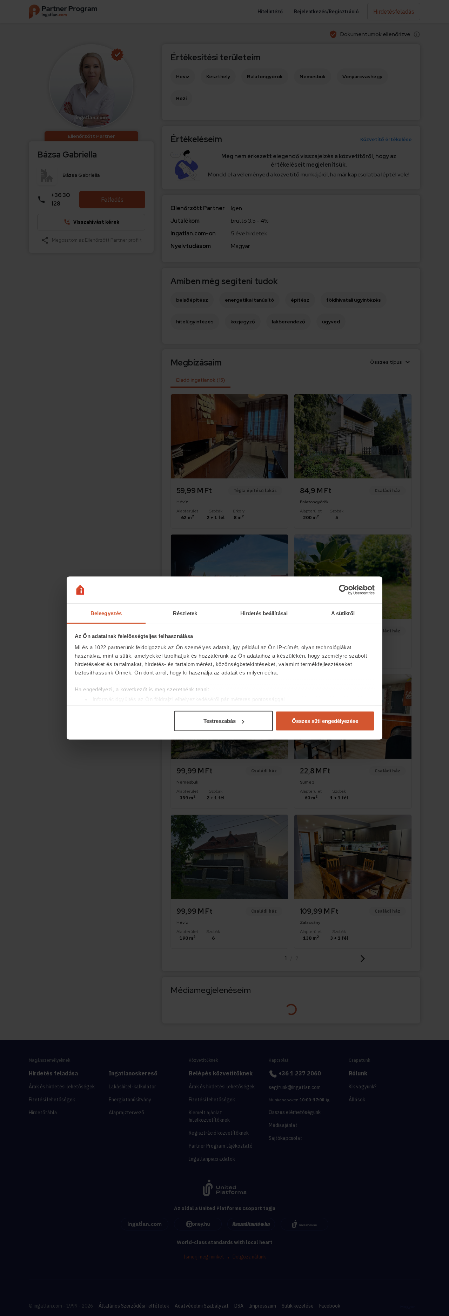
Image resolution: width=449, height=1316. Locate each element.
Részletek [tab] (185, 613)
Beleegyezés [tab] (106, 613)
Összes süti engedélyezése (325, 721)
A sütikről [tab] (343, 613)
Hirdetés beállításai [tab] (264, 613)
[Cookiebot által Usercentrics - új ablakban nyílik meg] (344, 590)
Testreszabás (219, 721)
